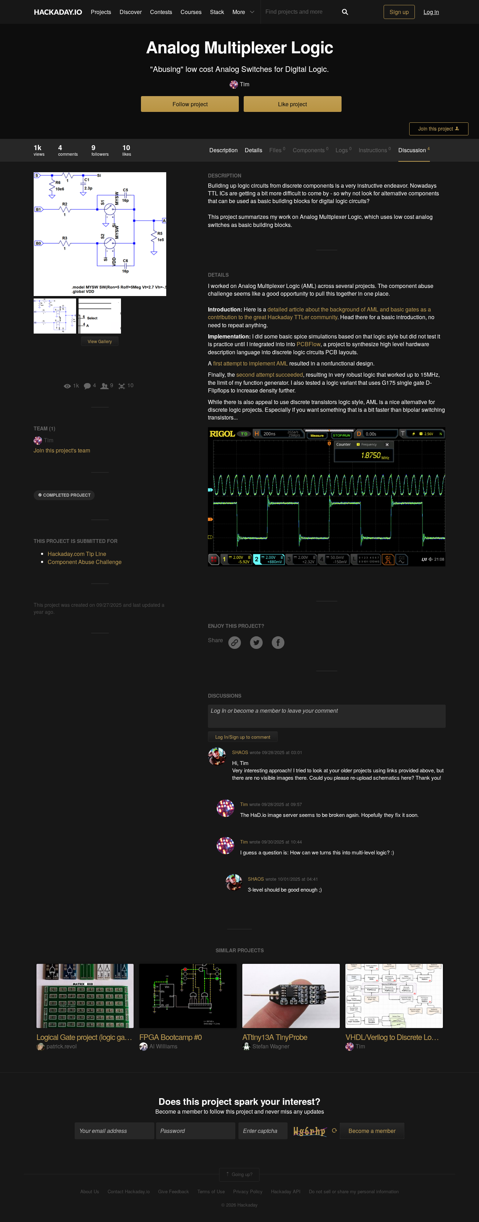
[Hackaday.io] (58, 12)
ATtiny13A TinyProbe (274, 1036)
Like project (292, 104)
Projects (101, 12)
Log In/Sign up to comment (242, 736)
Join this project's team (62, 450)
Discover (131, 12)
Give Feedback (173, 1191)
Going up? (241, 1174)
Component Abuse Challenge (85, 562)
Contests (161, 12)
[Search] (345, 12)
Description (223, 150)
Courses (191, 12)
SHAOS (240, 752)
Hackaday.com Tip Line (77, 554)
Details (253, 150)
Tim (244, 84)
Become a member (178, 1111)
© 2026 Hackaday (239, 1205)
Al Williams (163, 1046)
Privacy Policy (248, 1191)
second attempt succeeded (269, 374)
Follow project (190, 104)
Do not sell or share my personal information (354, 1191)
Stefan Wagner (270, 1046)
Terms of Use (211, 1191)
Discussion (414, 150)
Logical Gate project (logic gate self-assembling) (109, 1036)
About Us (89, 1191)
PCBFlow (309, 344)
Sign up (399, 12)
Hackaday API (286, 1191)
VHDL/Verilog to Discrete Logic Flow (401, 1036)
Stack (217, 12)
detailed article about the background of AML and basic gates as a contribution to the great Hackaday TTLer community (319, 313)
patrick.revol (62, 1046)
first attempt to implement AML (250, 363)
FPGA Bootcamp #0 (170, 1036)
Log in (431, 12)
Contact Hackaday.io (129, 1191)
